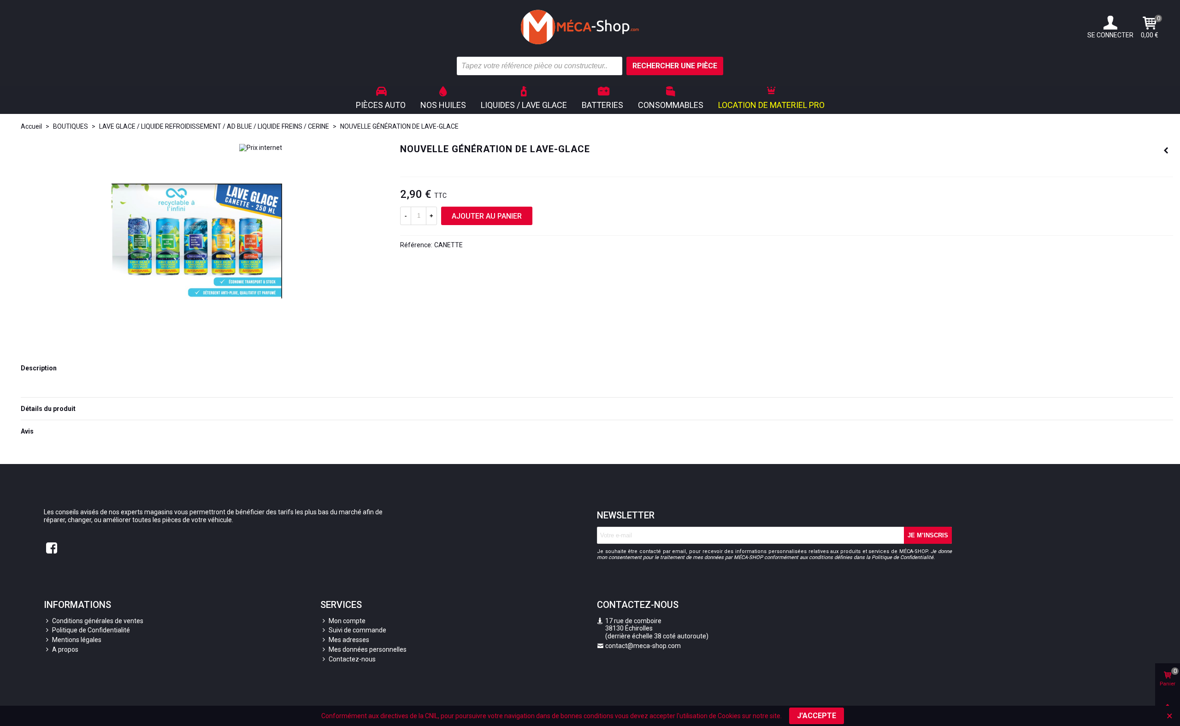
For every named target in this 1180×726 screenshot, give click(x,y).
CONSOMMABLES (670, 105)
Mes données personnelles (368, 649)
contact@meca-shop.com (643, 645)
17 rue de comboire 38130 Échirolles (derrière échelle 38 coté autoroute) (652, 628)
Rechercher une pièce (674, 65)
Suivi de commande (357, 630)
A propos (65, 649)
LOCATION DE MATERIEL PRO (771, 105)
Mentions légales (76, 639)
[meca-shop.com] (590, 27)
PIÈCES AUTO (381, 105)
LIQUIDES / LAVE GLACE (524, 105)
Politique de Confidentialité (91, 630)
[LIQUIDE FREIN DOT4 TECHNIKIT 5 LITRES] (1166, 150)
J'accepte (816, 715)
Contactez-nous (352, 659)
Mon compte (347, 621)
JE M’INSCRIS (928, 535)
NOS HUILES (443, 105)
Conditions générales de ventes (97, 621)
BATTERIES (602, 105)
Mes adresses (349, 639)
